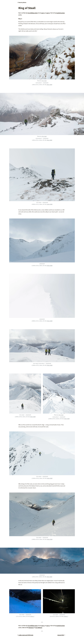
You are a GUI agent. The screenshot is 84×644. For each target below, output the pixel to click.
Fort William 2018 (33, 13)
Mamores (31, 627)
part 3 (48, 13)
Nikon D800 (49, 84)
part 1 (43, 13)
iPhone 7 (32, 616)
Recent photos (22, 2)
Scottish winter (60, 13)
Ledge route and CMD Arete (25, 635)
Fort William (38, 627)
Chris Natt (44, 81)
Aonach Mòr (60, 635)
